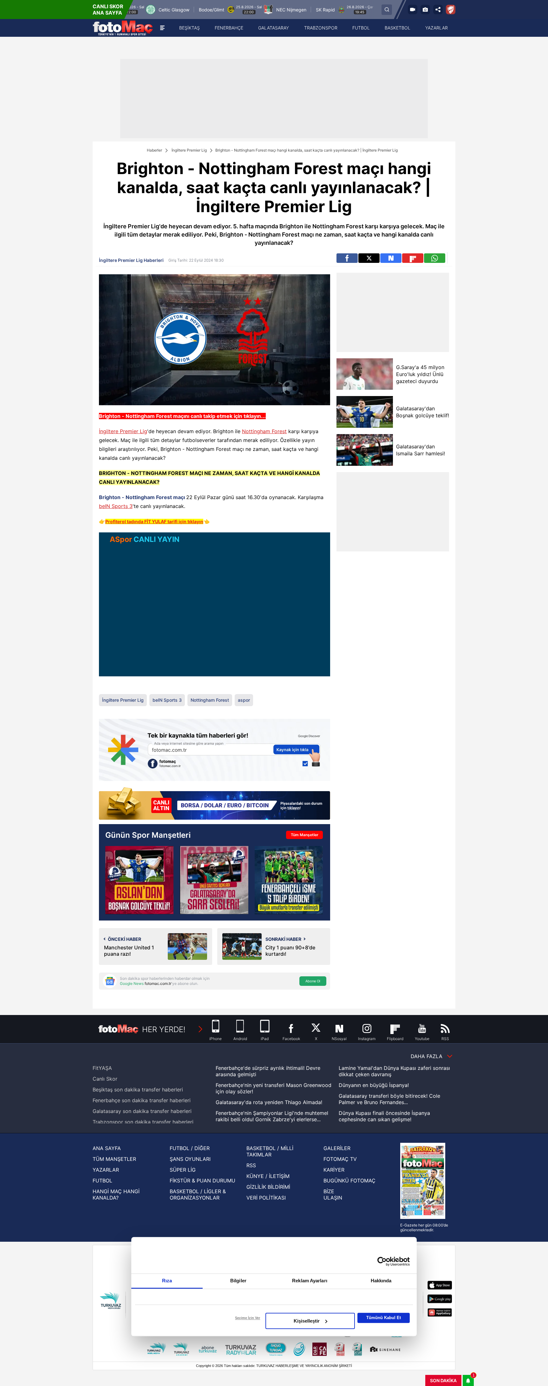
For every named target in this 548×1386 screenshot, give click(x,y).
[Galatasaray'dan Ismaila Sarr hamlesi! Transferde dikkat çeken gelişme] (214, 880)
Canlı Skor (105, 1079)
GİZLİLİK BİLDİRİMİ (268, 1187)
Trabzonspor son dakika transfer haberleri (143, 1122)
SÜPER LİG (183, 1170)
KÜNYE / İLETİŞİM (268, 1176)
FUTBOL (102, 1180)
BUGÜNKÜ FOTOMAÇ (349, 1180)
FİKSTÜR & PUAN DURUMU (202, 1180)
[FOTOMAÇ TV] (412, 9)
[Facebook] (347, 258)
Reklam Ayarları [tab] (309, 1280)
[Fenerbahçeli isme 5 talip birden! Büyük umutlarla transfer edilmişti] (289, 880)
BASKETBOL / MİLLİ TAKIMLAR (269, 1151)
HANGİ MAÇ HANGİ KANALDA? (116, 1194)
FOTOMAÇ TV (340, 1159)
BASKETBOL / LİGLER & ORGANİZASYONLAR (198, 1194)
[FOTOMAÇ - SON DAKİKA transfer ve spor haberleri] (123, 28)
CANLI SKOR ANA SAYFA (108, 9)
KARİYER (333, 1170)
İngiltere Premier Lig (189, 150)
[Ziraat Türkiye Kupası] (450, 9)
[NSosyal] (390, 258)
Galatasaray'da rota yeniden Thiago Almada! (269, 1102)
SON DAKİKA (443, 1380)
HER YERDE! (164, 1029)
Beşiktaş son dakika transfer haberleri (138, 1089)
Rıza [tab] (167, 1280)
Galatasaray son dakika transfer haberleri (142, 1111)
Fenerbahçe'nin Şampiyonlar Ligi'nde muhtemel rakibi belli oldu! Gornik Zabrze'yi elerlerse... (272, 1116)
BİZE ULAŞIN (332, 1194)
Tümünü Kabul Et (383, 1317)
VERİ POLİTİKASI (266, 1197)
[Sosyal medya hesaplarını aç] (438, 9)
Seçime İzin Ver (247, 1318)
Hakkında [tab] (381, 1280)
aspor (244, 700)
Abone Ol (312, 981)
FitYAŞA (102, 1068)
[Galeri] (425, 9)
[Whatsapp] (434, 258)
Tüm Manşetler (304, 834)
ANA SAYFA (107, 1148)
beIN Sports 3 (116, 506)
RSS (251, 1165)
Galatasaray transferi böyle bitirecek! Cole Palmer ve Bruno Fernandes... (389, 1099)
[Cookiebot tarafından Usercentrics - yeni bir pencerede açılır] (382, 1261)
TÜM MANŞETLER (114, 1159)
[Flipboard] (412, 258)
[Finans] (214, 804)
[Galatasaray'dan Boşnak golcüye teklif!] (364, 412)
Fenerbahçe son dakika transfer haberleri (142, 1100)
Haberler (154, 150)
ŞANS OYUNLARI (190, 1159)
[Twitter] (369, 258)
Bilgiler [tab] (238, 1280)
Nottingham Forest (264, 431)
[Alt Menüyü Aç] (162, 28)
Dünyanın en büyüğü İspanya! (374, 1085)
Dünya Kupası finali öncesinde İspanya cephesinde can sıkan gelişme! (384, 1116)
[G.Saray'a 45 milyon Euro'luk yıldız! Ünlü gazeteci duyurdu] (364, 374)
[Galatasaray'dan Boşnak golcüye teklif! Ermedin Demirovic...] (139, 880)
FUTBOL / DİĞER (190, 1148)
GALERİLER (336, 1148)
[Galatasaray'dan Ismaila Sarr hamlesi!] (364, 450)
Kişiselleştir (307, 1321)
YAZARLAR (106, 1170)
